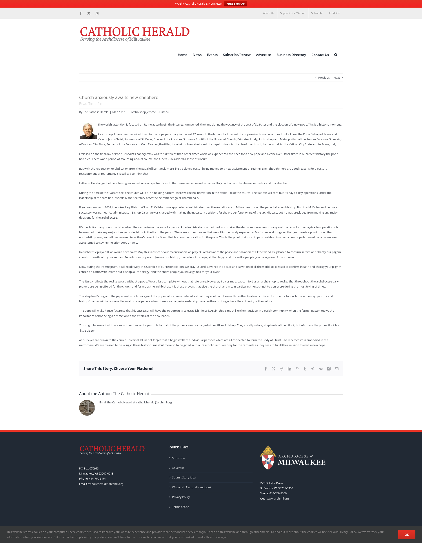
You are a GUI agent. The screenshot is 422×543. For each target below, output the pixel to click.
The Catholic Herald (96, 112)
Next (337, 77)
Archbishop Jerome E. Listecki (150, 112)
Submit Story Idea (184, 477)
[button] (335, 54)
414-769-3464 (97, 478)
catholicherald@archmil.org (105, 484)
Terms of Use (180, 507)
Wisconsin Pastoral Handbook (191, 487)
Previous (324, 77)
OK (407, 534)
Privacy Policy (181, 497)
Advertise (178, 468)
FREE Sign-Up (236, 3)
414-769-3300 (278, 493)
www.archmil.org (278, 498)
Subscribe (178, 458)
